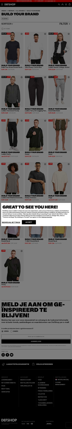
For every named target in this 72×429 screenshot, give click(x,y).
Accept (28, 222)
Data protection (47, 217)
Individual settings (11, 222)
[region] (36, 214)
